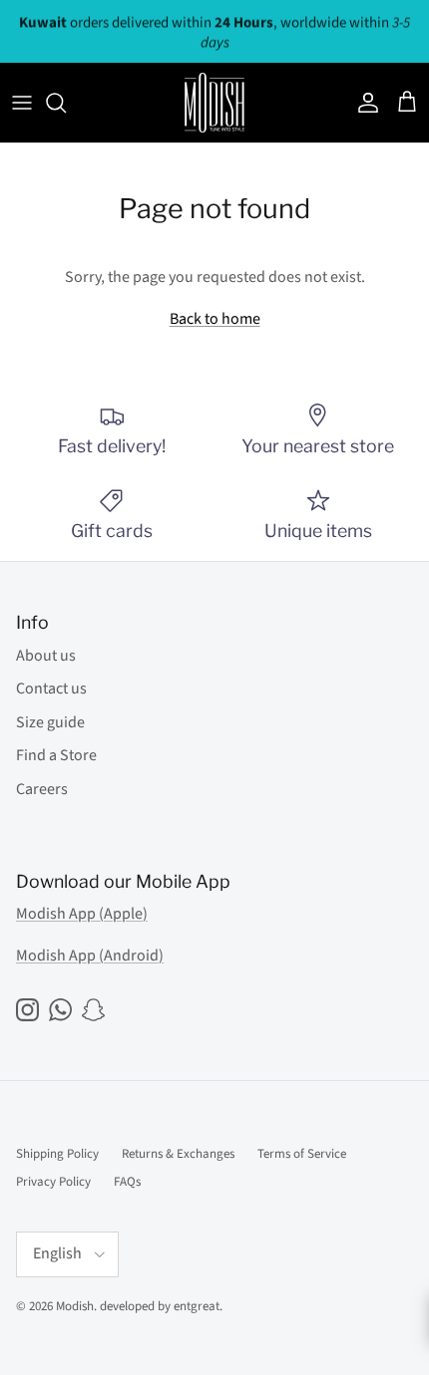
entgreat (196, 1306)
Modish (75, 1306)
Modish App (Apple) (82, 914)
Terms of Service (301, 1154)
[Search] (66, 103)
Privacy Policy (53, 1182)
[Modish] (214, 103)
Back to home (215, 319)
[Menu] (22, 103)
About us (46, 656)
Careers (42, 789)
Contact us (51, 688)
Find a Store (56, 755)
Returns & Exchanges (178, 1154)
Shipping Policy (57, 1154)
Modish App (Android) (90, 955)
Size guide (50, 722)
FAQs (127, 1182)
